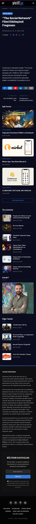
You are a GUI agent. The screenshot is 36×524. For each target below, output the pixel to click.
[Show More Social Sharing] (23, 34)
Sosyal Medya (7, 13)
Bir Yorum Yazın (18, 200)
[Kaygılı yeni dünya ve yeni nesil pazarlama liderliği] (6, 218)
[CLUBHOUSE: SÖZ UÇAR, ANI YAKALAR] (18, 176)
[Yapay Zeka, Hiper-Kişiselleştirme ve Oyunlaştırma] (6, 247)
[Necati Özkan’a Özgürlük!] (6, 346)
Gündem (8, 511)
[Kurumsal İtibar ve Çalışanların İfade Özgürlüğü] (6, 337)
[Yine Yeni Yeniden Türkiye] (6, 356)
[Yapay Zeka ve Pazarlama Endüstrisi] (6, 259)
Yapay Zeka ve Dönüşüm (21, 511)
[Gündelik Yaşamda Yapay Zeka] (6, 237)
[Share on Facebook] (10, 34)
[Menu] (3, 3)
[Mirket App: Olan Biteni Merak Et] (18, 147)
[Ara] (33, 3)
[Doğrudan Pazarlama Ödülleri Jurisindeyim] (18, 119)
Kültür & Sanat (18, 514)
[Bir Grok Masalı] (6, 227)
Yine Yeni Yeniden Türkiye (22, 354)
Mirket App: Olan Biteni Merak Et (14, 162)
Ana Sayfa (6, 508)
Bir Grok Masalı (18, 226)
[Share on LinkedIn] (19, 34)
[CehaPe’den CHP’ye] (6, 327)
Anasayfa (4, 8)
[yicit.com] (18, 3)
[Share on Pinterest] (16, 34)
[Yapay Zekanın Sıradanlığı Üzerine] (6, 269)
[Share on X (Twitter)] (13, 34)
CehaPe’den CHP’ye (20, 325)
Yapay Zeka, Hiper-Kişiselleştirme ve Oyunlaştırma (19, 247)
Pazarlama (16, 508)
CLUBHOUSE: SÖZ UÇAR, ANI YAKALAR (16, 190)
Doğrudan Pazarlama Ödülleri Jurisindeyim (18, 133)
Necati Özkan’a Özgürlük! (21, 344)
